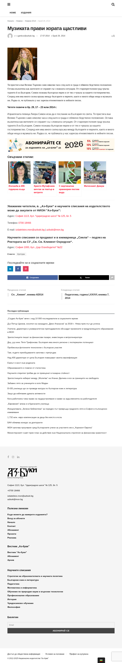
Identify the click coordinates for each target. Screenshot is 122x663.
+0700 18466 (13, 490)
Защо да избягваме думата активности (26, 393)
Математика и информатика (22, 588)
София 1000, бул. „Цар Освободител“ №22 (38, 247)
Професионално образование (23, 595)
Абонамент (13, 530)
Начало (10, 21)
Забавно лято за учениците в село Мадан (27, 383)
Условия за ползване (54, 654)
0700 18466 (24, 223)
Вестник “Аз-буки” (17, 552)
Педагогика (13, 584)
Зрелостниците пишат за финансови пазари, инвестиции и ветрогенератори (44, 337)
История (11, 599)
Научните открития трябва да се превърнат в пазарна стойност (38, 373)
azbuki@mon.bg (55, 229)
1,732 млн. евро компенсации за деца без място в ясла (34, 417)
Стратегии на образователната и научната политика (34, 576)
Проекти (11, 534)
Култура (21, 254)
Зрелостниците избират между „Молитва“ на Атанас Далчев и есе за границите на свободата (53, 378)
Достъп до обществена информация (23, 654)
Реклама (11, 538)
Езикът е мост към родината (21, 363)
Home (13, 12)
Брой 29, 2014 (44, 21)
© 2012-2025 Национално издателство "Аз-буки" (28, 658)
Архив (10, 560)
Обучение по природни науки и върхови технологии (35, 591)
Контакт (11, 526)
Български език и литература (23, 580)
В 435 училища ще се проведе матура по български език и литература (42, 388)
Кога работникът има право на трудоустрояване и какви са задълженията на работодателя (52, 399)
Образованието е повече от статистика (26, 368)
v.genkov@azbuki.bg (26, 36)
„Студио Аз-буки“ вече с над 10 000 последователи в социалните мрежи (42, 318)
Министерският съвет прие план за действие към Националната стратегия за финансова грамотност (57, 433)
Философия (13, 607)
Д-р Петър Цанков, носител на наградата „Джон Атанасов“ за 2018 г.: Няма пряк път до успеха (53, 323)
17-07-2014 (45, 36)
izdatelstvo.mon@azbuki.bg (30, 229)
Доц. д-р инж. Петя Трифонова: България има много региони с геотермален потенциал (50, 342)
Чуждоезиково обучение (20, 603)
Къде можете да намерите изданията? (27, 514)
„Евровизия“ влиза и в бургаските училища (28, 404)
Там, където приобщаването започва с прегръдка (31, 352)
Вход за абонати (16, 518)
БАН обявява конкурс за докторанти (25, 422)
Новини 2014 (30, 21)
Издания (26, 12)
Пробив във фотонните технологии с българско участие (34, 347)
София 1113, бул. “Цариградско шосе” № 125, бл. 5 (43, 216)
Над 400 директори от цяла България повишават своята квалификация (42, 357)
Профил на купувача (78, 654)
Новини (19, 21)
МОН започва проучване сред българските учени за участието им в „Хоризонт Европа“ (49, 427)
